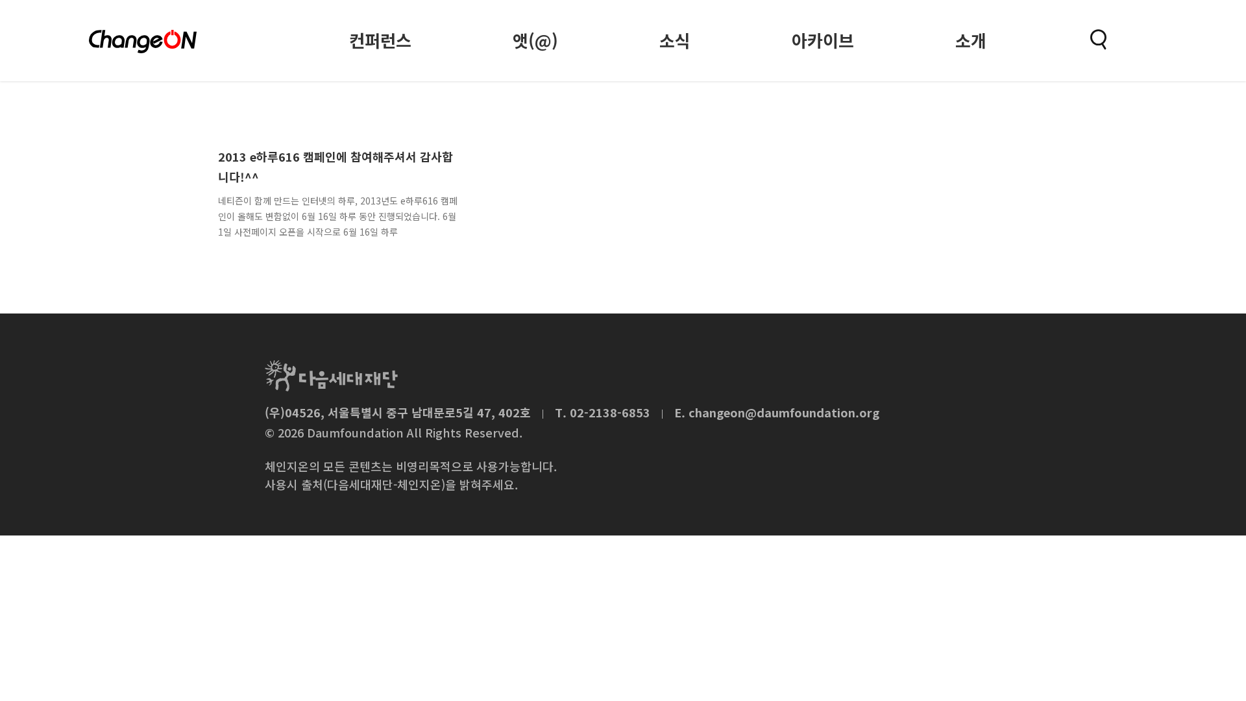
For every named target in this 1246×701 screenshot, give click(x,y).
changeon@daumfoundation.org (784, 412)
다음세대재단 (331, 375)
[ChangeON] (142, 41)
